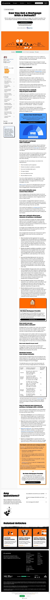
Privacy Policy (40, 563)
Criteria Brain (39, 398)
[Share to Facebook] (6, 123)
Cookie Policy (40, 561)
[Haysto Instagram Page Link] (39, 577)
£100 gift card (24, 462)
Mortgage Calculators (30, 569)
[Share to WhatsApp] (8, 123)
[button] (25, 598)
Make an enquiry (22, 184)
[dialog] (25, 596)
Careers (39, 557)
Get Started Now (39, 3)
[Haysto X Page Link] (37, 577)
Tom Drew (9, 61)
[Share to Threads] (10, 123)
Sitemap (39, 564)
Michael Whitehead (10, 59)
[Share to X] (4, 123)
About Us (29, 3)
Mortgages (15, 3)
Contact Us (40, 559)
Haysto (22, 447)
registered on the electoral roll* (27, 431)
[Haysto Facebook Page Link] (35, 577)
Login (46, 3)
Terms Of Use (40, 560)
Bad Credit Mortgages (30, 555)
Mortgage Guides (29, 568)
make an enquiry (25, 465)
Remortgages (28, 560)
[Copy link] (11, 123)
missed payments (38, 71)
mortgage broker (36, 207)
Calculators (22, 3)
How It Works (40, 556)
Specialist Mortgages (30, 558)
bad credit (36, 147)
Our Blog (27, 570)
